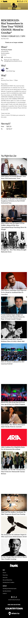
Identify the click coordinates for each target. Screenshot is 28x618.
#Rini (2, 38)
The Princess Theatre (6, 49)
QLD (2, 55)
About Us (4, 572)
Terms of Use (5, 577)
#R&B (7, 38)
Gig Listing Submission (7, 591)
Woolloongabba (5, 53)
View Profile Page (10, 71)
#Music (4, 38)
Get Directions (8, 57)
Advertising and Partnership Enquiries (9, 588)
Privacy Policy (5, 575)
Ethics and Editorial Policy (7, 579)
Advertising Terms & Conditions (8, 582)
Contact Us (5, 593)
